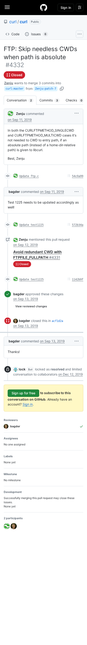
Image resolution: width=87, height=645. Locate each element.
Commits (51, 100)
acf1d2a (57, 321)
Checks (76, 100)
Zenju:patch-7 (45, 88)
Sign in (28, 404)
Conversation (21, 100)
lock (22, 369)
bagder (14, 192)
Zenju (8, 83)
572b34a (77, 225)
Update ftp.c (29, 176)
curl (12, 21)
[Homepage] (43, 7)
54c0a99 (77, 176)
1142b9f (77, 279)
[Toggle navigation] (7, 7)
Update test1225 (31, 225)
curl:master (14, 88)
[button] (76, 113)
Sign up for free (23, 393)
